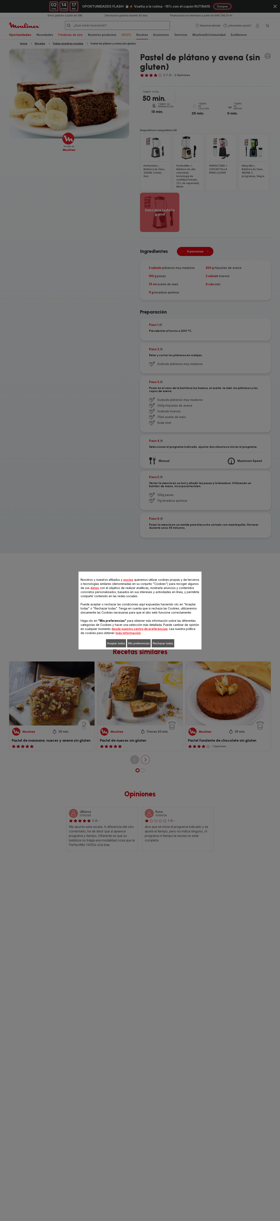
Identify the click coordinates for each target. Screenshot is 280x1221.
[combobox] (91, 612)
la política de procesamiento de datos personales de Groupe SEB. (149, 675)
